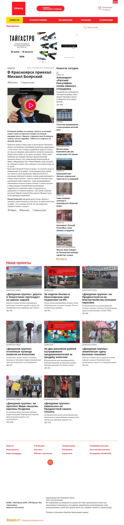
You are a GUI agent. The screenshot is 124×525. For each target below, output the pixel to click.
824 (86, 365)
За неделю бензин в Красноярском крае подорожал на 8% (57, 297)
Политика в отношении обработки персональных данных (67, 512)
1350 (11, 422)
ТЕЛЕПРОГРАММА (38, 20)
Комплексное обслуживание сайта (33, 520)
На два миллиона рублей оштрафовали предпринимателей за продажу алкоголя (60, 352)
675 (10, 365)
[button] (40, 62)
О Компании (39, 446)
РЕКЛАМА (86, 20)
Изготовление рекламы (100, 449)
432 (10, 311)
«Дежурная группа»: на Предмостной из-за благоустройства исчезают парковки (99, 298)
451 (48, 311)
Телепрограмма (68, 446)
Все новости (61, 259)
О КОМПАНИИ (106, 20)
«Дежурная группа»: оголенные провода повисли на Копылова (20, 351)
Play (39, 8)
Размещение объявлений (100, 453)
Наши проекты (12, 26)
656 (48, 368)
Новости (60, 75)
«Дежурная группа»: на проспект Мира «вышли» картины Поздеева (22, 406)
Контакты (38, 449)
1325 (49, 423)
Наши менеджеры (13, 453)
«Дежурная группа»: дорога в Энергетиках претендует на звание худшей (24, 297)
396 (86, 313)
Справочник (67, 453)
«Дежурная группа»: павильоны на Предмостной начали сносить (57, 407)
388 (61, 105)
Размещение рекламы (99, 446)
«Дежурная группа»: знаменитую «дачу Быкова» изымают (95, 351)
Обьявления (67, 449)
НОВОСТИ (14, 20)
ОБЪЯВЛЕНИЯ (65, 20)
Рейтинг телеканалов (43, 453)
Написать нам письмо (15, 507)
